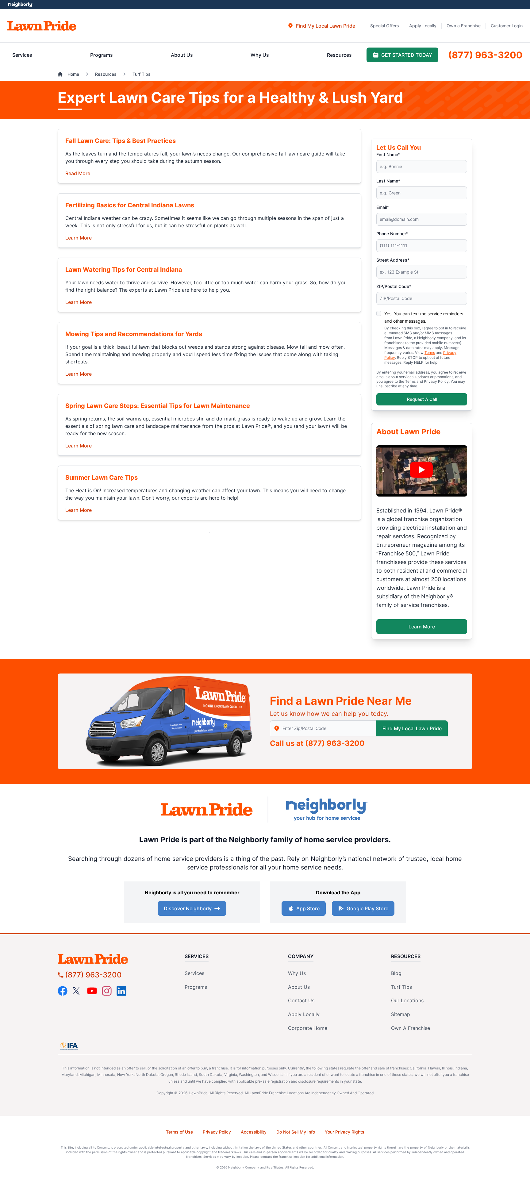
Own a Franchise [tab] (464, 25)
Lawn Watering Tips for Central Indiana (123, 269)
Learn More (78, 237)
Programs (196, 987)
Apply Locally (304, 1014)
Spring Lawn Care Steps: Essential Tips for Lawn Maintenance (157, 405)
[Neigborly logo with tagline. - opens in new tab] (326, 809)
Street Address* (392, 260)
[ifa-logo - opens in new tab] (69, 1046)
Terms (429, 352)
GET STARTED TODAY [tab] (406, 55)
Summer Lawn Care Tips (101, 477)
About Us (299, 987)
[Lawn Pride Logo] (110, 959)
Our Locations (407, 1000)
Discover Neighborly (188, 908)
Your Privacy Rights (344, 1131)
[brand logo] (41, 26)
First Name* (388, 154)
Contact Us (301, 1000)
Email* (382, 207)
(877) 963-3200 (335, 743)
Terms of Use (179, 1131)
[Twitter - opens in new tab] (77, 991)
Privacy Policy (217, 1131)
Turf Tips (401, 987)
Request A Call (422, 399)
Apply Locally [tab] (422, 25)
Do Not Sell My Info (295, 1131)
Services (194, 973)
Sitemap (400, 1014)
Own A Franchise (410, 1028)
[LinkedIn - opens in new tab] (121, 991)
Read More (77, 173)
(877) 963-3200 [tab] (485, 54)
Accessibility (254, 1131)
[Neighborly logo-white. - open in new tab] (20, 4)
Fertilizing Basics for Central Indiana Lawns (129, 205)
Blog (396, 973)
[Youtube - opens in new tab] (92, 991)
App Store (308, 908)
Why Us (297, 973)
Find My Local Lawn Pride (412, 728)
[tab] (321, 25)
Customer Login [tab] (507, 25)
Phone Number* (392, 233)
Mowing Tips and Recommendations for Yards (133, 334)
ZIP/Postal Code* (393, 286)
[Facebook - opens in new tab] (62, 991)
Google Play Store (367, 908)
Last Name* (388, 180)
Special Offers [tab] (384, 25)
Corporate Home (307, 1028)
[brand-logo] (207, 809)
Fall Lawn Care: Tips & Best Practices (120, 140)
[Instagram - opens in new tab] (107, 991)
